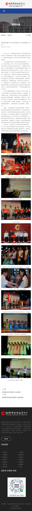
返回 (29, 35)
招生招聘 (20, 460)
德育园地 (4, 462)
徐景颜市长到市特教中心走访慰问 (11, 392)
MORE (6, 439)
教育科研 (4, 467)
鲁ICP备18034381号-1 (16, 508)
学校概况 (4, 455)
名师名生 (20, 457)
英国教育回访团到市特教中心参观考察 (12, 398)
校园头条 (4, 457)
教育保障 (20, 455)
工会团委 (20, 452)
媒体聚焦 (20, 464)
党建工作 (4, 460)
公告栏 (20, 467)
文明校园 (20, 462)
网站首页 (3, 35)
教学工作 (4, 464)
